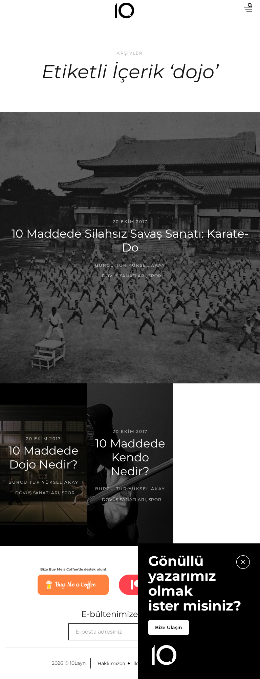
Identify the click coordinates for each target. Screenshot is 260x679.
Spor (155, 275)
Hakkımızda (111, 663)
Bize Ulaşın (168, 627)
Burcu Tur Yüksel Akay (130, 264)
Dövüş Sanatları (124, 275)
